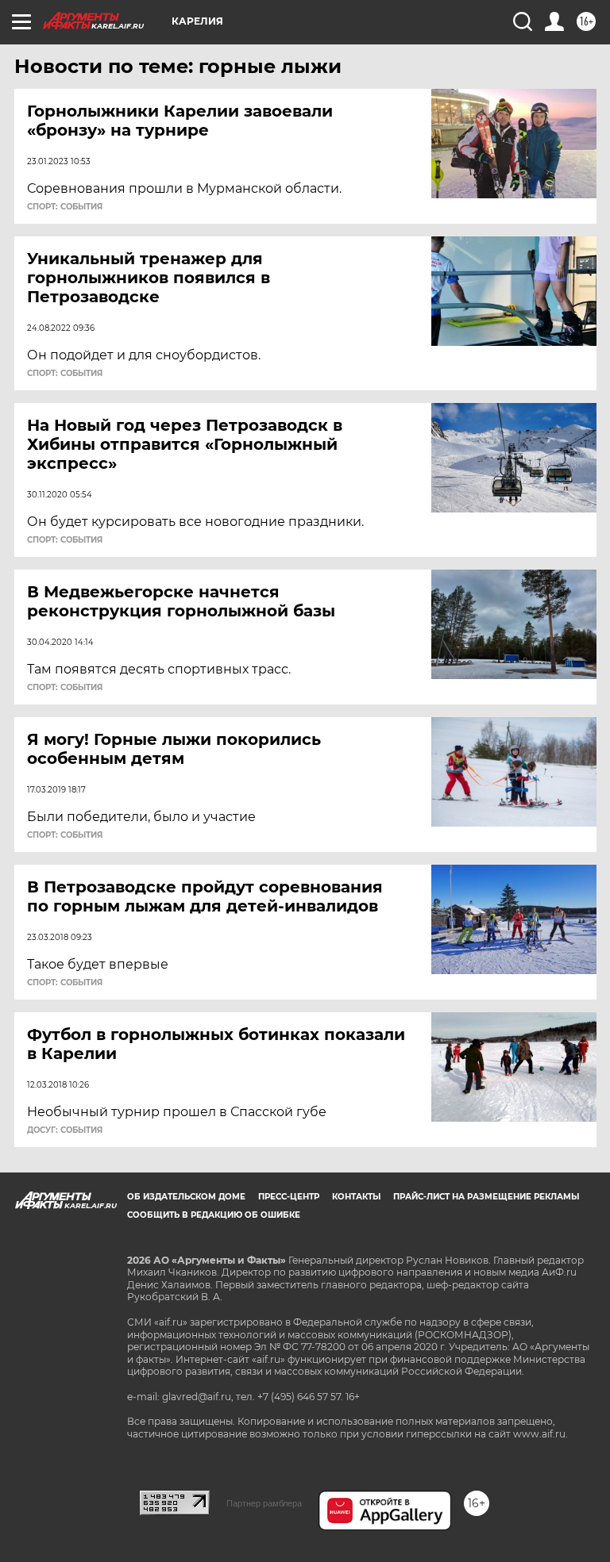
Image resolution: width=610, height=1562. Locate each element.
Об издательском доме (186, 1197)
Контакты (356, 1197)
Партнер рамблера (264, 1503)
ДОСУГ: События (64, 1130)
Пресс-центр (288, 1197)
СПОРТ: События (64, 207)
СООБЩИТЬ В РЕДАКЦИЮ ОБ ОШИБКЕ (213, 1215)
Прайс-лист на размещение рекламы (486, 1197)
